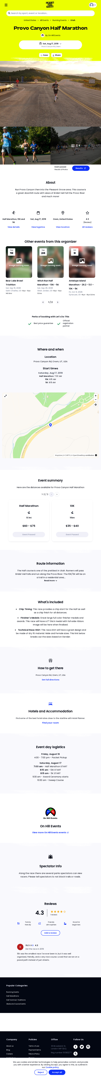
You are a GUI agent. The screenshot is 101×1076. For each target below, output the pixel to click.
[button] (50, 425)
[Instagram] (89, 1049)
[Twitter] (83, 1049)
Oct (74, 250)
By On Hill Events (53, 35)
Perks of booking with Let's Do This (50, 316)
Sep (11, 250)
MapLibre (58, 455)
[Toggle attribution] (96, 455)
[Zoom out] (96, 399)
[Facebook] (76, 1049)
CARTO (67, 455)
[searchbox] (50, 13)
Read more (49, 580)
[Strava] (76, 1056)
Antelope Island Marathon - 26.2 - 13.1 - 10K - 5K (81, 284)
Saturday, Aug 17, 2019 (50, 372)
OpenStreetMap (79, 455)
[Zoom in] (96, 396)
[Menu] (19, 5)
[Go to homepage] (50, 5)
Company (11, 1039)
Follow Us (78, 1039)
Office (54, 1039)
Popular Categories (16, 985)
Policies (33, 1039)
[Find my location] (96, 405)
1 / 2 (50, 302)
